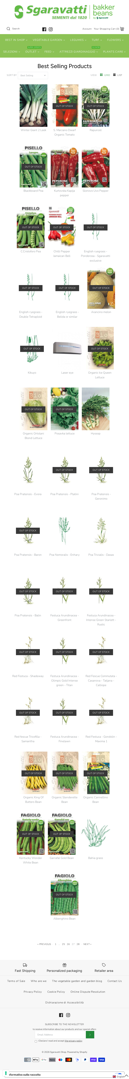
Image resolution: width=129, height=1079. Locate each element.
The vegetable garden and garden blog (77, 981)
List (119, 75)
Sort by (12, 75)
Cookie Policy (56, 992)
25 (63, 944)
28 (78, 944)
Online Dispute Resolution (88, 992)
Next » (87, 944)
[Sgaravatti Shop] (64, 6)
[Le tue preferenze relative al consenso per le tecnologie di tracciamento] (6, 1073)
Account (87, 28)
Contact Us (115, 981)
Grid (107, 75)
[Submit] (90, 1034)
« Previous (44, 944)
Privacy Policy (33, 992)
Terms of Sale (16, 981)
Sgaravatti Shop (58, 1052)
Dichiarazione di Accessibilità (64, 1002)
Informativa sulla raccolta (24, 1074)
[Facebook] (44, 29)
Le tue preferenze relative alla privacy (79, 1074)
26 (68, 944)
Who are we (39, 981)
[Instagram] (51, 29)
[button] (120, 1076)
